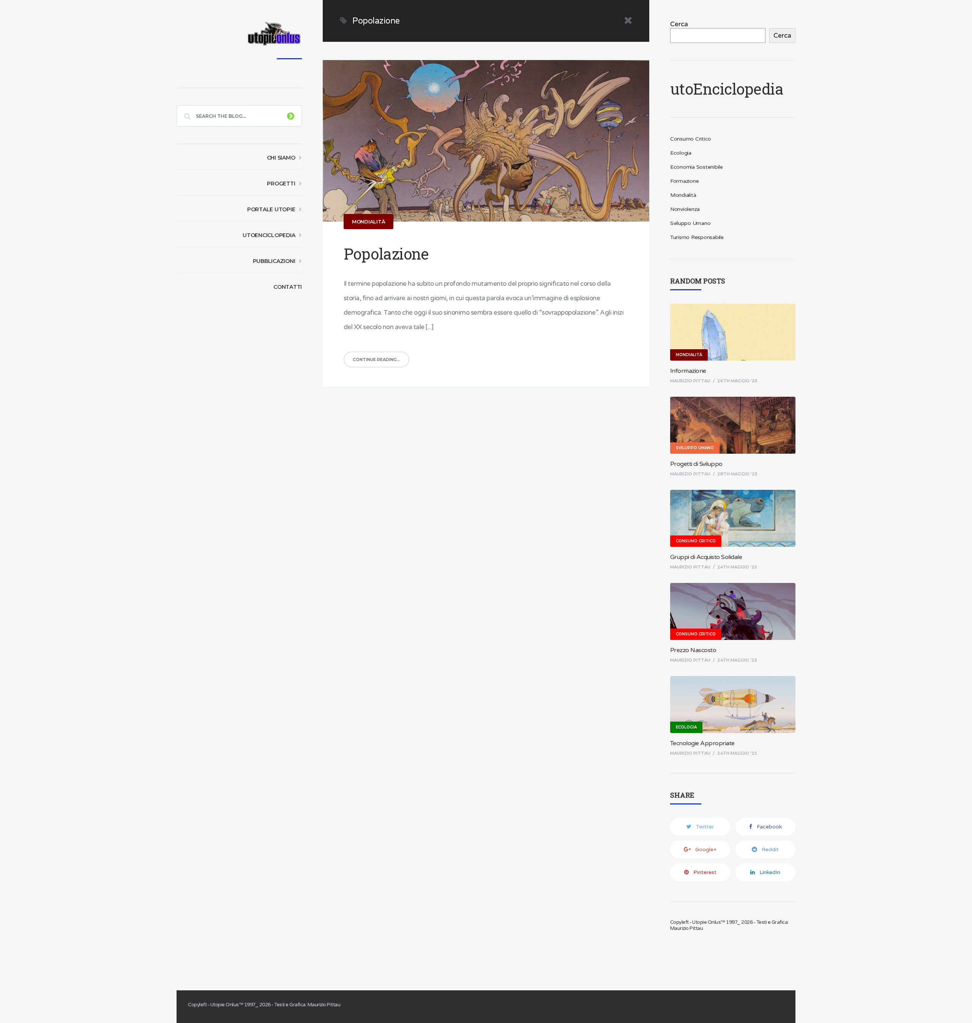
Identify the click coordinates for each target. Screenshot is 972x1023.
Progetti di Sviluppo (696, 464)
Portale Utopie (271, 209)
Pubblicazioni (274, 261)
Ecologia (680, 153)
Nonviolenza (685, 209)
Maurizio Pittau (690, 380)
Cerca (679, 24)
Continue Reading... (376, 359)
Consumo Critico (690, 139)
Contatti (287, 286)
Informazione (688, 371)
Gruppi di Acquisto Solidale (706, 557)
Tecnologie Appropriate (702, 743)
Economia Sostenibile (696, 167)
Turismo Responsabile (697, 237)
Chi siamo (281, 157)
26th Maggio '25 (737, 380)
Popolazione (386, 254)
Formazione (684, 181)
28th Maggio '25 (737, 474)
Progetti (281, 183)
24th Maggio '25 (737, 567)
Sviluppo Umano (690, 223)
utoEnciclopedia (269, 235)
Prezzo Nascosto (693, 650)
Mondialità (368, 222)
